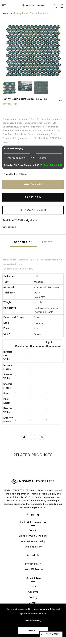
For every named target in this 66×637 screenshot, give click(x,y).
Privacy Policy (33, 563)
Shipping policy (33, 546)
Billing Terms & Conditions (33, 535)
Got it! (33, 630)
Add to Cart (33, 184)
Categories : (9, 226)
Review (47, 242)
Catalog (33, 597)
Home (5, 13)
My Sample (52, 634)
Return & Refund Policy (33, 541)
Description (23, 242)
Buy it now (33, 197)
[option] (33, 50)
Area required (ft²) (13, 149)
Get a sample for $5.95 (33, 209)
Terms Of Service (33, 569)
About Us (33, 591)
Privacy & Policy (33, 620)
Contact (33, 530)
